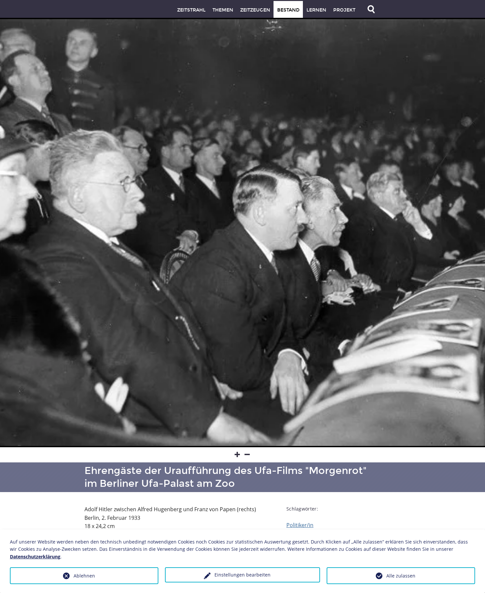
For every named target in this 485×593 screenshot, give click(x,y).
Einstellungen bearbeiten (242, 575)
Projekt (344, 10)
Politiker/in (299, 525)
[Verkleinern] (247, 455)
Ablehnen (84, 576)
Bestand (288, 10)
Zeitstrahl (191, 10)
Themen (222, 10)
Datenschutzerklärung (35, 556)
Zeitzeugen (255, 10)
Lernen (316, 10)
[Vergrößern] (237, 455)
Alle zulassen (400, 576)
